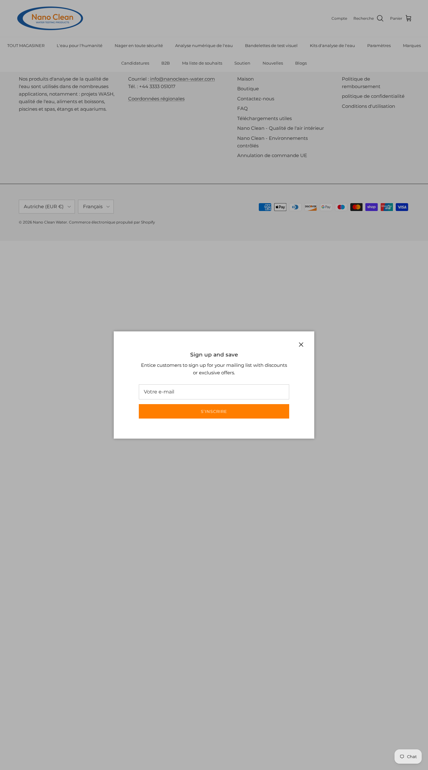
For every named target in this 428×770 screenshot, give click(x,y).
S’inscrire (214, 411)
